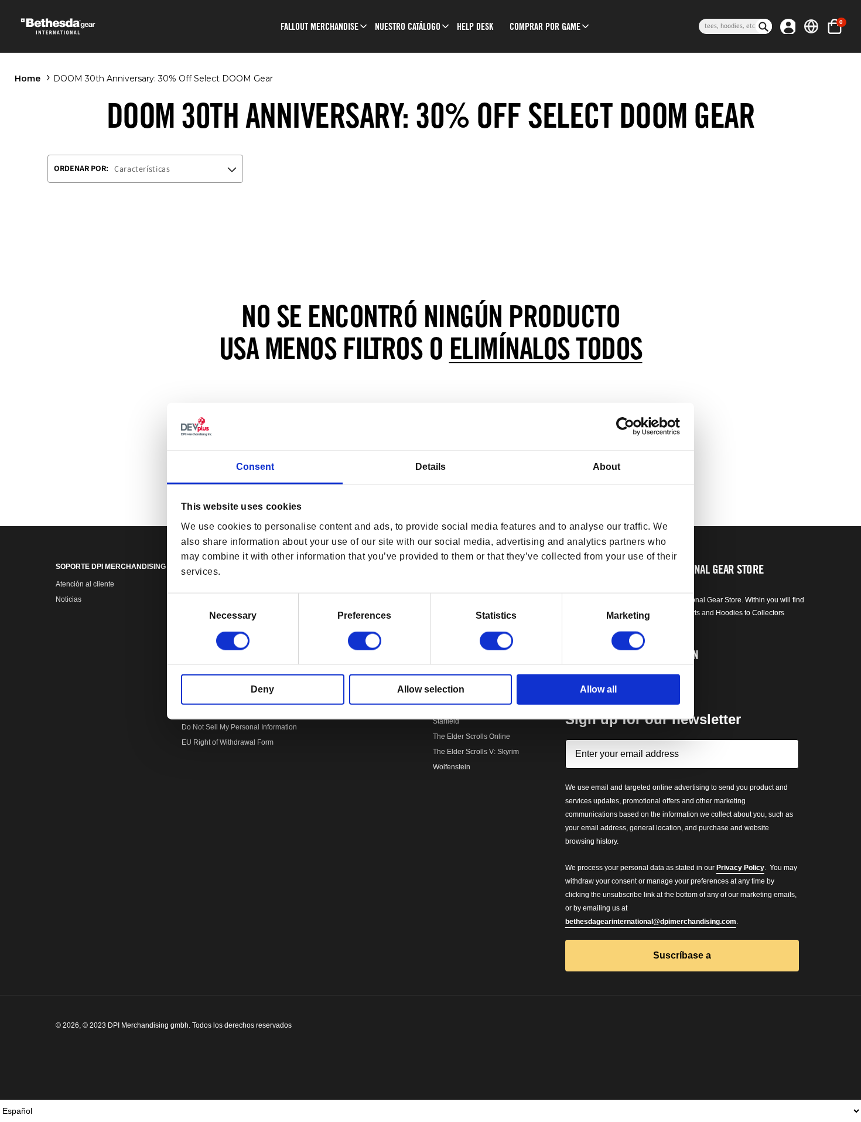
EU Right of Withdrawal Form (228, 742)
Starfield (446, 721)
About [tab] (606, 467)
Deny (262, 689)
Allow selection (430, 689)
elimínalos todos (546, 348)
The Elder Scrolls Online (471, 736)
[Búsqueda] (764, 26)
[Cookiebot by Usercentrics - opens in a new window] (629, 426)
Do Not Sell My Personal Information (239, 727)
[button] (319, 26)
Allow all (598, 689)
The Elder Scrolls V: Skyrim (476, 752)
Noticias (68, 599)
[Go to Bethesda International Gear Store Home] (106, 26)
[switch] (364, 641)
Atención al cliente (85, 584)
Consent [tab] (255, 467)
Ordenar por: (81, 168)
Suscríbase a (682, 955)
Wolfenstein (451, 767)
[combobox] (727, 26)
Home (27, 78)
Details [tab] (430, 467)
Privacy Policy (740, 868)
